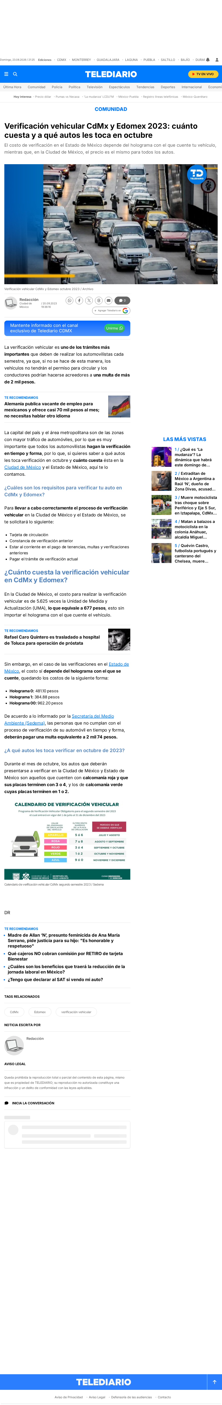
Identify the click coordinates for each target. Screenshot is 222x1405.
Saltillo (168, 60)
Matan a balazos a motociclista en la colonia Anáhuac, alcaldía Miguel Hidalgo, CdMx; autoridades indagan (195, 534)
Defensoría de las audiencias (131, 1397)
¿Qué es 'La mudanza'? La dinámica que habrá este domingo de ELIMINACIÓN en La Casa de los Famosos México (195, 465)
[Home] (111, 74)
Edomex (40, 1012)
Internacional (192, 87)
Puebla (149, 60)
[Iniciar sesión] (217, 60)
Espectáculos (119, 87)
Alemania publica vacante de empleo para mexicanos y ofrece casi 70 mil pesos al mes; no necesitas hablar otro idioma (52, 410)
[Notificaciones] (208, 60)
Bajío (185, 60)
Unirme (112, 328)
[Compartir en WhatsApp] (69, 300)
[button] (111, 311)
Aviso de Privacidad (69, 1397)
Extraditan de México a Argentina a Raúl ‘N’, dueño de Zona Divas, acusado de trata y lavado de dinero (195, 486)
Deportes (168, 87)
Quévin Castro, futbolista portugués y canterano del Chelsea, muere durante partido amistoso (195, 558)
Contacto (164, 1397)
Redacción (29, 299)
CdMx (61, 60)
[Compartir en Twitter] (89, 300)
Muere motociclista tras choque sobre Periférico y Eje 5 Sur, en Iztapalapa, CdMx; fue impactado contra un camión (196, 510)
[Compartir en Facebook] (79, 300)
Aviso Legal (97, 1397)
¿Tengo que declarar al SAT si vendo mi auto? (55, 979)
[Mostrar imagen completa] (121, 810)
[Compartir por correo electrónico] (108, 300)
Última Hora (12, 87)
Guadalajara (108, 60)
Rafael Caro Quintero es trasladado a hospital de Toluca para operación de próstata (52, 640)
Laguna (131, 60)
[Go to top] (214, 1382)
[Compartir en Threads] (99, 300)
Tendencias (145, 87)
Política (74, 87)
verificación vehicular (76, 1012)
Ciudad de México (22, 467)
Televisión (95, 87)
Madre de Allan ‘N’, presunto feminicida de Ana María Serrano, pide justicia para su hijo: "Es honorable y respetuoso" (64, 941)
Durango (203, 60)
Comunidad (36, 87)
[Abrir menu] (6, 74)
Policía (57, 87)
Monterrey (81, 60)
